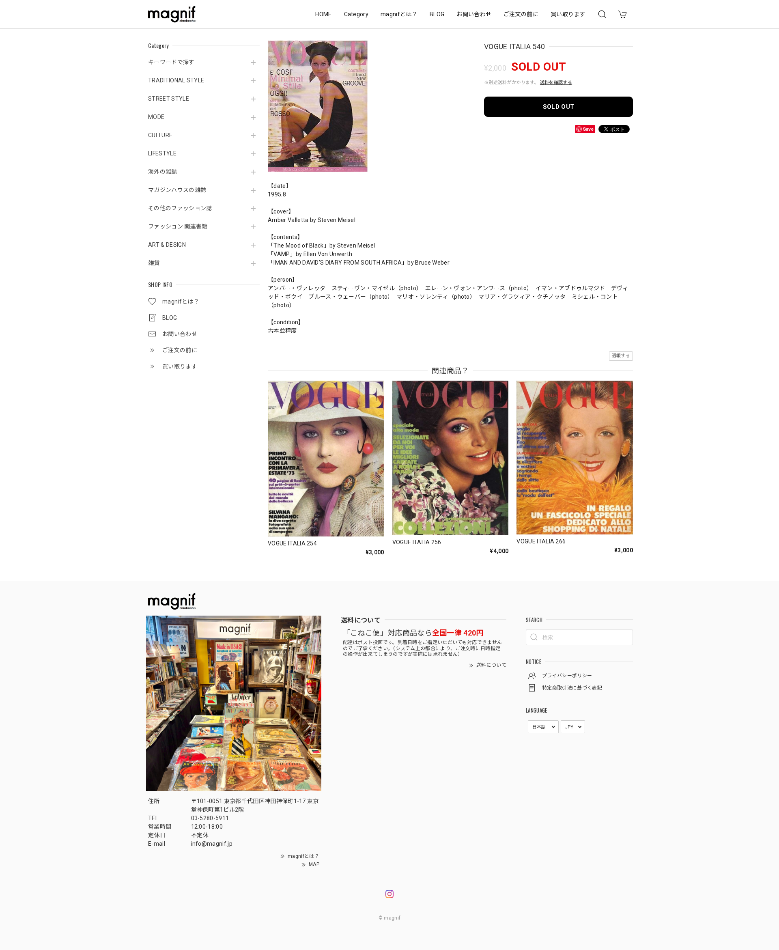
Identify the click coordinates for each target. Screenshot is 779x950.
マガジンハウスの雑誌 (177, 190)
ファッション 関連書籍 (178, 226)
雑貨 (154, 263)
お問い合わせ (473, 14)
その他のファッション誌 (180, 208)
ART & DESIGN (167, 244)
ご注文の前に (521, 14)
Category (356, 14)
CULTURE (160, 135)
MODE (156, 117)
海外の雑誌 (162, 171)
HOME (323, 14)
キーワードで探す (171, 62)
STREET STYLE (168, 98)
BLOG (437, 14)
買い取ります (568, 14)
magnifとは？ (399, 14)
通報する (621, 355)
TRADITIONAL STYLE (176, 80)
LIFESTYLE (162, 153)
